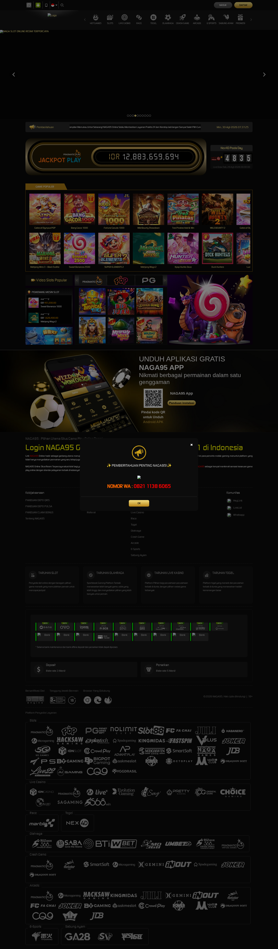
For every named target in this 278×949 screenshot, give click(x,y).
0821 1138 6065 (152, 486)
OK (139, 503)
